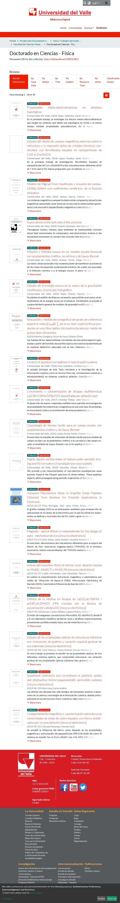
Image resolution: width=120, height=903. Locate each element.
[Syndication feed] (106, 95)
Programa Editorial (26, 882)
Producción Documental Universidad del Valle (34, 40)
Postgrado (53, 818)
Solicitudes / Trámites (67, 882)
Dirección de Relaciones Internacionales (35, 880)
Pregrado (53, 815)
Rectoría (28, 821)
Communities (75, 27)
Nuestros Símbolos (33, 824)
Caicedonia (79, 821)
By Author (45, 80)
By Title (57, 80)
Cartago (77, 824)
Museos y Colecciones (34, 832)
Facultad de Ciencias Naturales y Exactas (28, 44)
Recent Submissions (19, 80)
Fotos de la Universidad (35, 835)
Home (63, 27)
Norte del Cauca (81, 827)
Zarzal (76, 838)
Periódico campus (92, 871)
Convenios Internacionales (69, 877)
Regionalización (80, 841)
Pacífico (77, 830)
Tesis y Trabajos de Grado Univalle (67, 40)
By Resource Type (84, 82)
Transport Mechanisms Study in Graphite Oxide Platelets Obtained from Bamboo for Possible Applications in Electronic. (64, 497)
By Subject (70, 80)
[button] (89, 3)
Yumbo (77, 835)
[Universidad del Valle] (26, 764)
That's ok (111, 898)
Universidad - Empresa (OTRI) (31, 877)
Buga (76, 818)
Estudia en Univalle (66, 871)
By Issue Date (33, 82)
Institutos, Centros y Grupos (30, 871)
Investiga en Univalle (66, 880)
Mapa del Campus (33, 838)
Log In (95, 2)
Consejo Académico (33, 818)
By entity (98, 80)
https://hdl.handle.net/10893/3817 (61, 59)
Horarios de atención (34, 847)
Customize (7, 898)
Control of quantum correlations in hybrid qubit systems (62, 362)
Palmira (77, 832)
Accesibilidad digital (33, 858)
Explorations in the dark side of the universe (54, 222)
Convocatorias (24, 874)
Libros (87, 868)
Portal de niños (31, 849)
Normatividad (31, 844)
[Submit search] (85, 3)
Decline (101, 898)
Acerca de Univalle (33, 827)
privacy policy (36, 892)
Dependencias (31, 830)
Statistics (101, 27)
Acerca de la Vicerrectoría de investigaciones (37, 868)
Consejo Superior (32, 815)
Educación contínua (57, 821)
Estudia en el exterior (67, 874)
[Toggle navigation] (106, 3)
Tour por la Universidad (35, 841)
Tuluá (76, 815)
